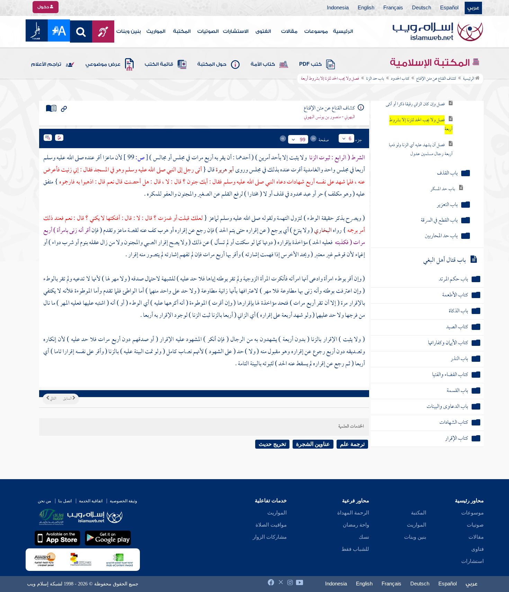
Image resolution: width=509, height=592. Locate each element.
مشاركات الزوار (270, 537)
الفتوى (263, 31)
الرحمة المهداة (353, 512)
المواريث (155, 31)
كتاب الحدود (400, 78)
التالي (52, 399)
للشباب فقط (355, 549)
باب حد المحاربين (441, 236)
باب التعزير (447, 205)
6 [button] (350, 138)
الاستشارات (235, 31)
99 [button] (302, 139)
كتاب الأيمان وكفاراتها (448, 343)
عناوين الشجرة (313, 444)
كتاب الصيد (457, 327)
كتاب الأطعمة (455, 295)
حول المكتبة (211, 64)
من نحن (44, 501)
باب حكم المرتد (453, 279)
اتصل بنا (65, 501)
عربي (473, 8)
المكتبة (181, 31)
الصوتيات (207, 31)
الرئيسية (343, 31)
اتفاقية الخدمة (90, 501)
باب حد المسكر (442, 189)
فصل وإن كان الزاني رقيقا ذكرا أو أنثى (415, 104)
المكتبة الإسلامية (431, 62)
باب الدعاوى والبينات (447, 407)
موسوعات (316, 31)
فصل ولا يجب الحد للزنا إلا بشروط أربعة (421, 124)
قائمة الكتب (159, 64)
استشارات (472, 561)
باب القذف (447, 173)
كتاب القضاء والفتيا (450, 375)
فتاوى (477, 549)
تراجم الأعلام (46, 64)
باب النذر (459, 359)
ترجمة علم (352, 444)
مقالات (289, 31)
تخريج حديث (272, 444)
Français (393, 8)
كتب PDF (310, 64)
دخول (43, 7)
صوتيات (475, 525)
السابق (67, 399)
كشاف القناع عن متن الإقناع (436, 78)
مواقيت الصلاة (271, 525)
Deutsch (421, 8)
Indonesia (338, 8)
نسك (364, 537)
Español (449, 8)
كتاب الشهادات (453, 423)
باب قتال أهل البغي (444, 260)
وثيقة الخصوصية (123, 501)
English (366, 8)
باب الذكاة (458, 311)
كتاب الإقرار (456, 438)
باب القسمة (457, 391)
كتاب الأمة (263, 64)
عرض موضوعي (103, 64)
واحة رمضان (356, 525)
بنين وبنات (128, 31)
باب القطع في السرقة (439, 220)
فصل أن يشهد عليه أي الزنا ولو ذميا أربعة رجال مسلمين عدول (421, 149)
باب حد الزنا (375, 78)
